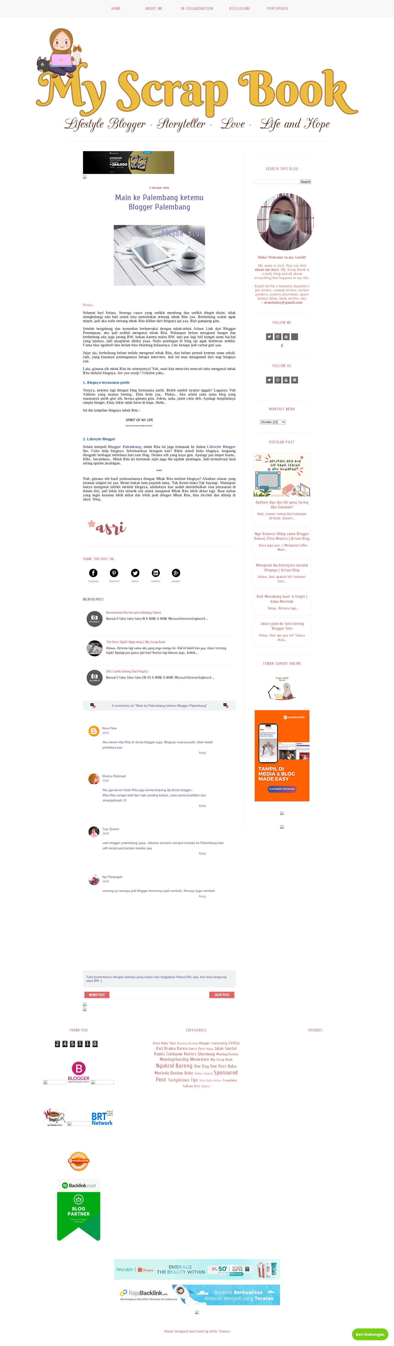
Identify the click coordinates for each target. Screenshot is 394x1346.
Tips (194, 1080)
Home (116, 8)
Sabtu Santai (203, 1073)
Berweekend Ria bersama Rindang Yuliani (133, 613)
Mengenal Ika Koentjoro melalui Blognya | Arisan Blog (282, 567)
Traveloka (229, 1080)
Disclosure (240, 8)
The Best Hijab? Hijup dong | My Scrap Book (135, 642)
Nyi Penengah (112, 877)
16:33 (106, 881)
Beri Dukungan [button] (370, 1334)
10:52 (106, 732)
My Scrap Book (221, 1060)
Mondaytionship (174, 1059)
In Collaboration (197, 8)
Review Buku (182, 1073)
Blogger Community (213, 1043)
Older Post (222, 995)
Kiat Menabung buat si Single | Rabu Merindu (282, 599)
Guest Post (197, 1049)
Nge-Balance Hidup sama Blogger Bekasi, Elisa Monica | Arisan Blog (282, 536)
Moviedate (199, 1059)
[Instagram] (278, 336)
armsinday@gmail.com (283, 302)
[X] (269, 336)
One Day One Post (210, 1066)
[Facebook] (282, 346)
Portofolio (277, 8)
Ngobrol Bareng (174, 1065)
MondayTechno (227, 1054)
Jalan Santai (225, 1048)
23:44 (106, 833)
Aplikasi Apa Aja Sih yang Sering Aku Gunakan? (282, 505)
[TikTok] (294, 336)
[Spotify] (294, 380)
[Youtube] (286, 336)
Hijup (209, 1049)
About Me (154, 8)
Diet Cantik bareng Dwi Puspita (127, 671)
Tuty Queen (110, 829)
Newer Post (97, 995)
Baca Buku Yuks (164, 1043)
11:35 (106, 780)
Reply (202, 752)
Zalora (205, 1086)
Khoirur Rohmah (114, 776)
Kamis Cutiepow (168, 1053)
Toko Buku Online (210, 1080)
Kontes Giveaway (199, 1053)
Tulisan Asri (191, 1086)
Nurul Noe (109, 728)
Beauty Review (187, 1043)
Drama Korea (175, 1048)
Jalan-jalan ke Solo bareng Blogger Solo (282, 626)
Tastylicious (178, 1080)
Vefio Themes (220, 1331)
